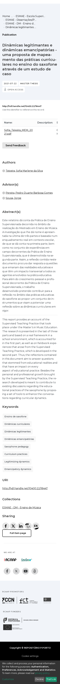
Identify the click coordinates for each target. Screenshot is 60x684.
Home (6, 16)
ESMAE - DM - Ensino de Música (21, 23)
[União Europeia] (14, 629)
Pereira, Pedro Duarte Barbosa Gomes (29, 192)
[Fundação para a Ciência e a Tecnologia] (20, 602)
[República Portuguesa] (22, 622)
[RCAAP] (34, 571)
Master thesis (29, 83)
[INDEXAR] (27, 560)
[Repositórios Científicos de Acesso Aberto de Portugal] (10, 560)
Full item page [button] (17, 533)
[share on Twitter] (13, 526)
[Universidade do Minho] (48, 602)
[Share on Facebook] (5, 526)
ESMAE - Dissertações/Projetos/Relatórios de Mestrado (21, 19)
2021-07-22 (10, 83)
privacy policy (42, 673)
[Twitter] (16, 571)
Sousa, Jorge (13, 198)
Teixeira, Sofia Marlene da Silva (24, 170)
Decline (39, 679)
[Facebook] (7, 571)
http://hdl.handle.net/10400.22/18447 (22, 106)
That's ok (51, 679)
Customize (8, 679)
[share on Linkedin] (20, 526)
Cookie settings (30, 656)
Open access (15, 89)
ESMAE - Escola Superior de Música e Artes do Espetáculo (31, 16)
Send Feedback (16, 145)
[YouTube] (25, 571)
